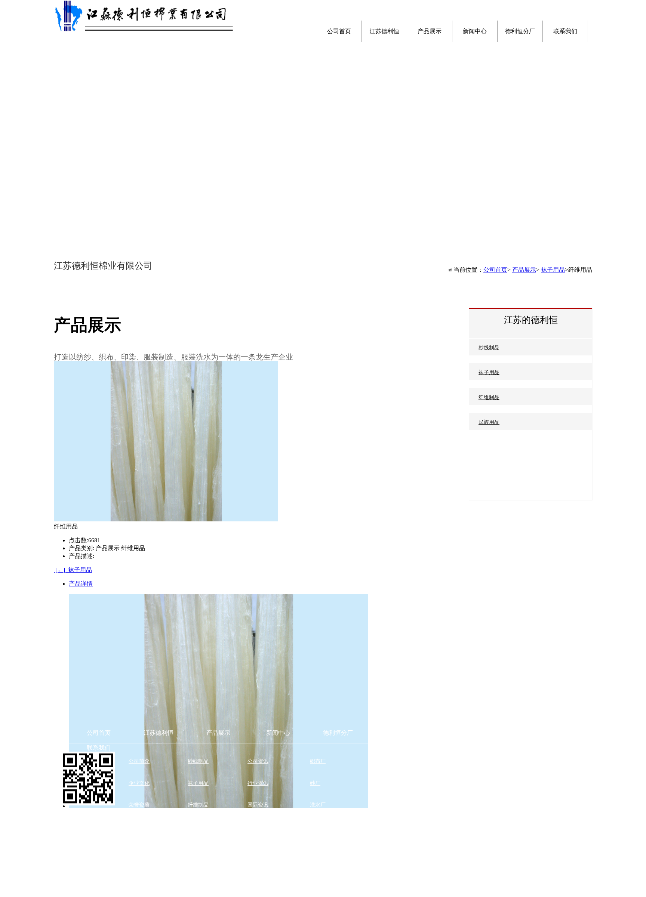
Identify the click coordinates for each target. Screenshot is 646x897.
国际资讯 (257, 805)
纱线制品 (489, 348)
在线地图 (378, 761)
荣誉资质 (139, 805)
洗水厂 (318, 805)
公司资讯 (257, 761)
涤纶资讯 (257, 848)
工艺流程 (139, 870)
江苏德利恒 (158, 733)
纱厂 (315, 783)
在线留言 (378, 783)
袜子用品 (489, 372)
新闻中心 (278, 733)
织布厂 (318, 761)
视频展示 (139, 892)
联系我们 (99, 748)
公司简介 (139, 761)
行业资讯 (257, 783)
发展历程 (139, 827)
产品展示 (524, 269)
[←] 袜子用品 (73, 570)
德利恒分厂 (338, 733)
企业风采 (139, 848)
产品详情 (81, 583)
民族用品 (489, 422)
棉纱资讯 (257, 827)
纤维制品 (489, 397)
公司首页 (495, 269)
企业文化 (139, 783)
